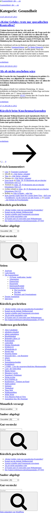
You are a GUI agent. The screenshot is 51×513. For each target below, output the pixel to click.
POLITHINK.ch (11, 379)
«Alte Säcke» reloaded (21, 174)
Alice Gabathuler (11, 330)
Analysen (8, 271)
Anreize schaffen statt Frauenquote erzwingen (22, 214)
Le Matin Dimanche (35, 47)
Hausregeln (13, 284)
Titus (6, 176)
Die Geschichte (20, 290)
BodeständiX (10, 341)
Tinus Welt (9, 390)
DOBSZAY (9, 347)
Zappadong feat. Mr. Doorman (16, 399)
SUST (22, 95)
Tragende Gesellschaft (19, 172)
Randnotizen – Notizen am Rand (17, 382)
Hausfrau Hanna (11, 354)
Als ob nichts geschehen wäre (17, 71)
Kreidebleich (9, 364)
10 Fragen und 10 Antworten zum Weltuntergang (23, 219)
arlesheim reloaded (12, 332)
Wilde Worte (9, 394)
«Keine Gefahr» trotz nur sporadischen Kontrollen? (24, 210)
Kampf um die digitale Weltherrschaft (19, 212)
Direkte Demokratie (12, 345)
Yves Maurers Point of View (15, 397)
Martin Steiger (10, 371)
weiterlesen (4, 62)
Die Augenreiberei (12, 275)
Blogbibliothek (10, 336)
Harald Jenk (9, 351)
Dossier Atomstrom (12, 297)
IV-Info (7, 360)
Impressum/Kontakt (16, 286)
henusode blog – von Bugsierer (16, 356)
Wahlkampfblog (11, 392)
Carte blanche (10, 273)
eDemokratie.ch (11, 349)
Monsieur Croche (11, 373)
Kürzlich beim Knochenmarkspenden (23, 110)
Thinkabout (9, 388)
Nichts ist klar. (10, 377)
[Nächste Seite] (24, 162)
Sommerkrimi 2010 (16, 288)
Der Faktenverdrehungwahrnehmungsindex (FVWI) (24, 221)
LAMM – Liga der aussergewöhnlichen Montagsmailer (25, 366)
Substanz (8, 386)
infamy (7, 358)
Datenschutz (14, 281)
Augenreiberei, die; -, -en (9, 5)
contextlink (9, 343)
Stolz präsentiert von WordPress (12, 512)
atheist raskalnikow (12, 334)
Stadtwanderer (10, 384)
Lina (6, 172)
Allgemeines (14, 279)
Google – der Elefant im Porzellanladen (27, 199)
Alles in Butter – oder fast (22, 193)
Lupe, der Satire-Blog (13, 369)
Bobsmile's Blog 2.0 (12, 338)
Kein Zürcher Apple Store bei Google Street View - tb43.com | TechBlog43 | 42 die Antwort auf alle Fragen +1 (28, 196)
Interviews (9, 299)
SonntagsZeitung (18, 47)
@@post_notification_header (20, 277)
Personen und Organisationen (25, 294)
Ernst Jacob (9, 180)
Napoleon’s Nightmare (13, 375)
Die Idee (17, 292)
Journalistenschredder (13, 362)
